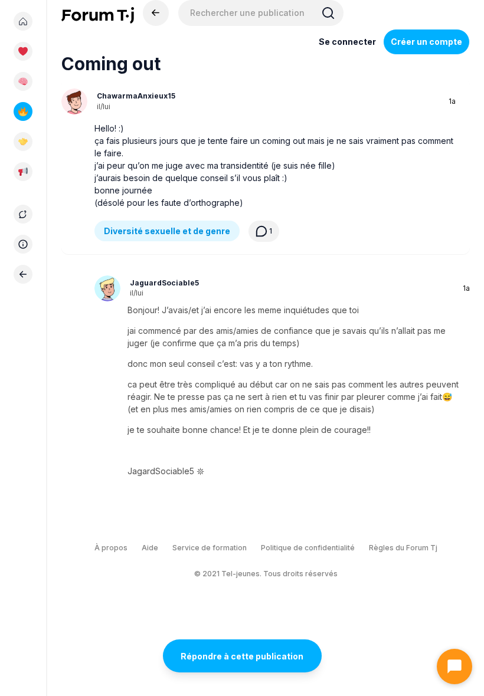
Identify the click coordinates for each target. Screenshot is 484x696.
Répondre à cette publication (242, 656)
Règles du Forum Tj (403, 547)
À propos (110, 547)
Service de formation (209, 547)
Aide (150, 547)
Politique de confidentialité (308, 547)
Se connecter (347, 42)
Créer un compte (426, 42)
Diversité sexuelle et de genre (167, 231)
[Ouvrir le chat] (454, 666)
